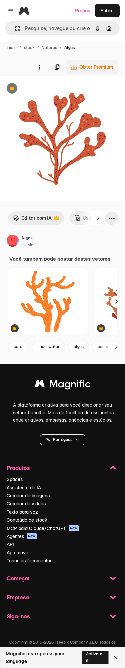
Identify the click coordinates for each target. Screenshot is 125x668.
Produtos (18, 467)
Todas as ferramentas (29, 561)
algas (79, 346)
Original (42, 89)
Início (12, 47)
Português (62, 439)
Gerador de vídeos (26, 504)
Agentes (21, 536)
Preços (82, 11)
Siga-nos (18, 616)
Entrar (107, 11)
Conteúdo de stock (27, 520)
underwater (48, 346)
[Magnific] (63, 385)
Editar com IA (32, 220)
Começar (18, 578)
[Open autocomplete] (15, 28)
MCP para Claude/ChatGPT (42, 528)
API (10, 544)
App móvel (18, 553)
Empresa (18, 597)
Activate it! (94, 657)
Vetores (49, 47)
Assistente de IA (24, 488)
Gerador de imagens (28, 496)
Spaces (15, 479)
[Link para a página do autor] (13, 242)
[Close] (115, 658)
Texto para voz (22, 512)
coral (18, 346)
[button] (62, 439)
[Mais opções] (39, 67)
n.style (27, 245)
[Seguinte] (98, 218)
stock (29, 47)
